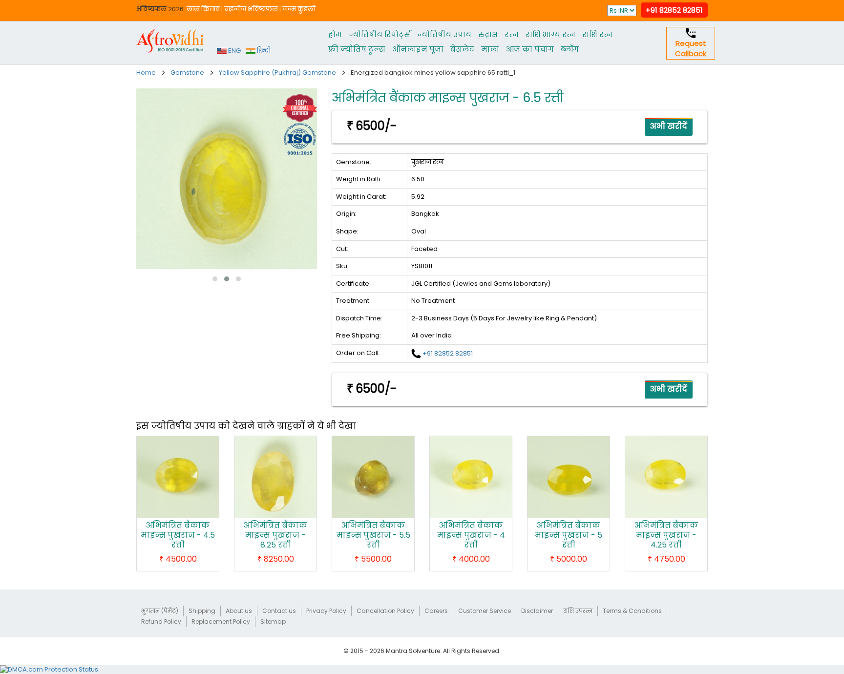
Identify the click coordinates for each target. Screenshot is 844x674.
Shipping (202, 611)
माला (490, 49)
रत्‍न (512, 34)
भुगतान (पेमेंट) (159, 611)
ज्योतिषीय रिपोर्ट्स (379, 34)
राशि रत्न (597, 34)
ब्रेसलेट (462, 49)
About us (239, 611)
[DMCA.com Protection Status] (49, 669)
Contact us (279, 611)
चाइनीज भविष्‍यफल (251, 9)
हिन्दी (263, 50)
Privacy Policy (326, 611)
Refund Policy (161, 621)
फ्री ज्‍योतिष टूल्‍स (356, 49)
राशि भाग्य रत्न (550, 34)
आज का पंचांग (530, 49)
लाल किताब (203, 9)
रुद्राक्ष (488, 34)
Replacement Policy (220, 621)
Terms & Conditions (632, 611)
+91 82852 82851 (674, 10)
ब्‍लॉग (570, 49)
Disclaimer (537, 611)
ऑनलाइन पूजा (417, 49)
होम (335, 34)
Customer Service (484, 611)
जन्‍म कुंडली (299, 9)
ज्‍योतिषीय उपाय (444, 34)
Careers (436, 611)
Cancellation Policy (385, 611)
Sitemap (273, 621)
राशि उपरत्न (577, 611)
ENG (234, 50)
